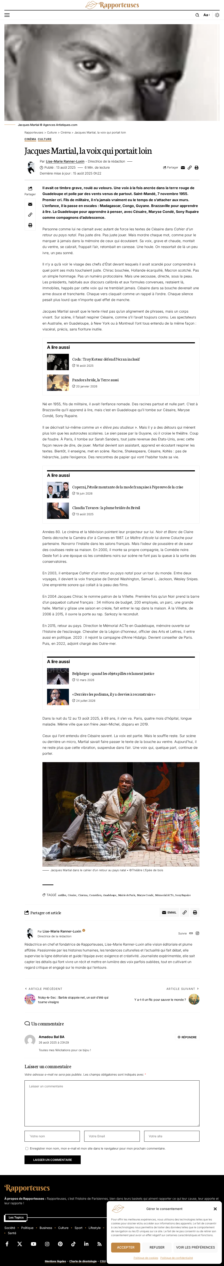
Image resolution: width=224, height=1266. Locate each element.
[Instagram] (197, 933)
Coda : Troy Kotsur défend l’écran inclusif (106, 359)
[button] (215, 1209)
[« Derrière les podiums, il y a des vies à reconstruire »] (58, 697)
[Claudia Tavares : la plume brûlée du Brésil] (58, 511)
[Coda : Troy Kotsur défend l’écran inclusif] (58, 362)
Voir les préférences (195, 1247)
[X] (19, 1244)
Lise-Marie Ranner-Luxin (65, 161)
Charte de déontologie (83, 1261)
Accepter (126, 1247)
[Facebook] (7, 1244)
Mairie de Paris (126, 895)
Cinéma (30, 139)
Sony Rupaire (183, 895)
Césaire (72, 895)
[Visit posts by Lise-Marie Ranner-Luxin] (29, 933)
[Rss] (99, 1244)
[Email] (183, 167)
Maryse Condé (145, 895)
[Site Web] (191, 933)
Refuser (157, 1247)
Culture (45, 139)
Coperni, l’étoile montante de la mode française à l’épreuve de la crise (127, 486)
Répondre (189, 1037)
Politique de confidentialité (176, 1257)
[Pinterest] (60, 1244)
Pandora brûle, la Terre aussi (95, 379)
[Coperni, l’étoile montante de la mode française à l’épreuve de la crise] (58, 490)
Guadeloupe (109, 895)
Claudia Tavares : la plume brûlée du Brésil (106, 507)
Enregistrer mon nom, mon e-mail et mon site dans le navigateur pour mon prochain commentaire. (98, 1148)
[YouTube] (33, 1244)
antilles (62, 895)
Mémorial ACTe (164, 895)
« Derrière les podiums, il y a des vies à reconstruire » (113, 694)
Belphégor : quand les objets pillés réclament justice (113, 673)
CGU (103, 1261)
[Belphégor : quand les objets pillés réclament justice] (58, 676)
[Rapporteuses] (112, 5)
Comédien (95, 895)
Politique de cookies (146, 1257)
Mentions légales (55, 1261)
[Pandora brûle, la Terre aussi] (58, 383)
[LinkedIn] (86, 1244)
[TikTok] (73, 1244)
